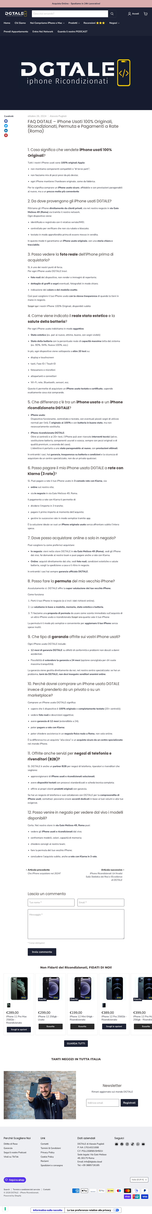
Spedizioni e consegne (52, 1165)
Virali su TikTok (11, 1156)
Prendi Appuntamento (16, 31)
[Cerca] (112, 13)
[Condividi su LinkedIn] (6, 130)
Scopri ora (77, 617)
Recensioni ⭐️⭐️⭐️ (94, 23)
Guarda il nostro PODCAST (72, 31)
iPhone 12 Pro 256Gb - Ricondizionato (114, 1018)
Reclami (45, 1161)
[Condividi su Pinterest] (6, 135)
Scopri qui (33, 306)
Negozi (113, 23)
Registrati (129, 1103)
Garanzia (8, 1148)
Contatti (44, 1143)
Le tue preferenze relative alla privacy (89, 1210)
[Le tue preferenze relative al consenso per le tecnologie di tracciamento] (5, 1209)
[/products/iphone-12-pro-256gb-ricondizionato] (114, 988)
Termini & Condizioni (51, 1148)
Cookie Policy (47, 1156)
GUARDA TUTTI (76, 1043)
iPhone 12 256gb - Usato (48, 1018)
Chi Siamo (20, 23)
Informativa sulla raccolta (47, 1210)
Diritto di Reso (11, 1143)
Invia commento (42, 952)
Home (7, 23)
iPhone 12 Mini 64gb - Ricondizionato (82, 1018)
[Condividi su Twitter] (6, 126)
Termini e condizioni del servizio (26, 1189)
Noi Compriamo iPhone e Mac (46, 23)
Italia (138, 1179)
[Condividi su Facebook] (6, 121)
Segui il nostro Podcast (15, 1152)
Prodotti (73, 23)
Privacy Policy (47, 1152)
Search (7, 1189)
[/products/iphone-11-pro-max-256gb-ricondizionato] (18, 988)
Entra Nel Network (43, 31)
